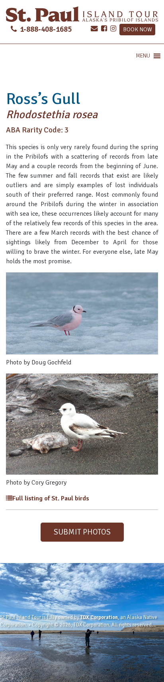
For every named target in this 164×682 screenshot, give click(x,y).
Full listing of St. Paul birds (50, 498)
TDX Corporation (99, 617)
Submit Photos (82, 532)
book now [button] (137, 29)
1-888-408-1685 (45, 29)
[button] (143, 56)
